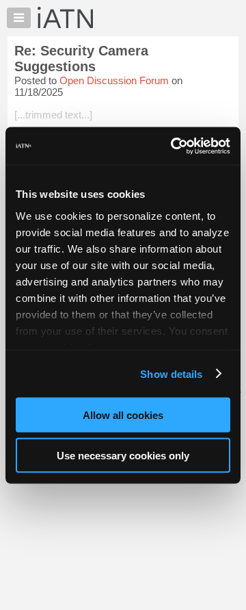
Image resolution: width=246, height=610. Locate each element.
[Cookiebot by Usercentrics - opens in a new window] (173, 146)
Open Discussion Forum (114, 80)
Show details (171, 373)
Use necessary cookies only (123, 455)
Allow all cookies (123, 415)
